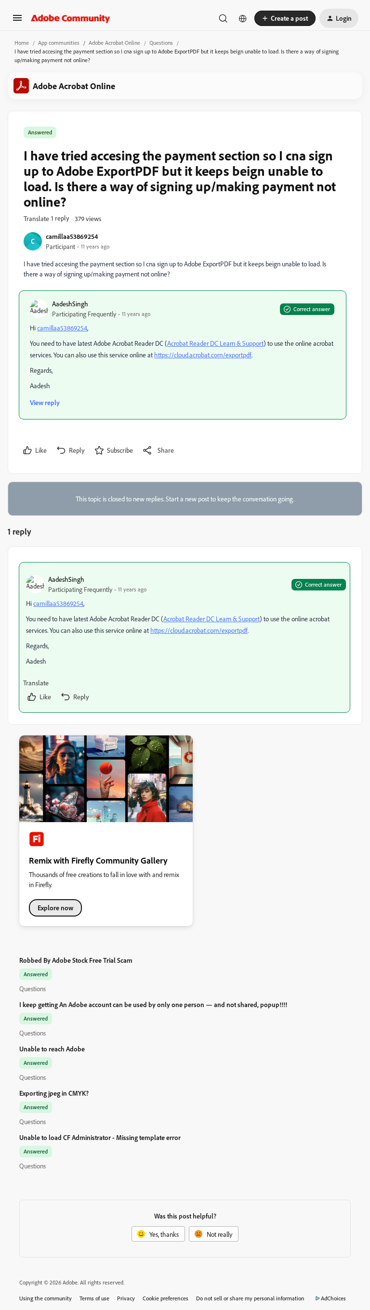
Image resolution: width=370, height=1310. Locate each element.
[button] (17, 21)
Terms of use (94, 1298)
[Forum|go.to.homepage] (70, 18)
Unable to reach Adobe (52, 1049)
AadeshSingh (70, 304)
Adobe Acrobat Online (114, 42)
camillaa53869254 (72, 236)
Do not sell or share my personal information (250, 1298)
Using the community (45, 1298)
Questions (161, 42)
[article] (184, 637)
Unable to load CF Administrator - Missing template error (100, 1137)
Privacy (126, 1298)
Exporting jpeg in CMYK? (54, 1093)
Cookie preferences (165, 1298)
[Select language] (243, 18)
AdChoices (333, 1298)
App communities (58, 42)
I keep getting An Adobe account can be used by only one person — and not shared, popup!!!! (153, 1004)
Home (21, 42)
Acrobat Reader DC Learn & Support (215, 343)
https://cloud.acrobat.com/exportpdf (202, 355)
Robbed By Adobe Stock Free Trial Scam (75, 960)
